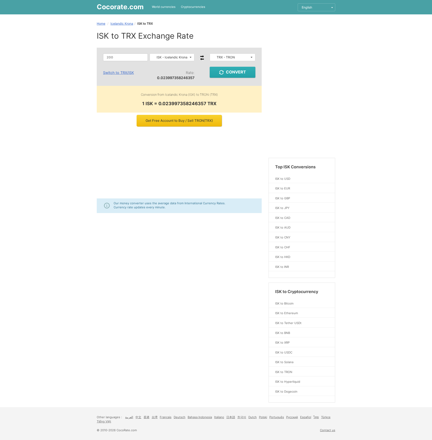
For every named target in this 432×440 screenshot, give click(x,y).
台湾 (155, 417)
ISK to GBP (282, 198)
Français (165, 417)
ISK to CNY (282, 237)
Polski (263, 417)
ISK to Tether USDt (288, 323)
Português (276, 417)
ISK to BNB (282, 333)
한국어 (241, 417)
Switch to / (118, 72)
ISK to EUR (282, 188)
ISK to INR (282, 267)
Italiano (219, 417)
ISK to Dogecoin (286, 391)
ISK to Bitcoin (284, 303)
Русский (292, 417)
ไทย (316, 417)
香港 (146, 417)
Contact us (327, 430)
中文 (138, 417)
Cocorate (120, 6)
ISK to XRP (282, 342)
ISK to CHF (282, 247)
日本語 (230, 417)
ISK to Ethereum (286, 313)
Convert (236, 72)
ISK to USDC (283, 352)
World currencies (164, 7)
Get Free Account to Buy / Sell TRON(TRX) (179, 120)
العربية (129, 417)
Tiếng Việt (104, 421)
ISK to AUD (282, 227)
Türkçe (326, 417)
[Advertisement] (179, 162)
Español (305, 417)
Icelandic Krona (121, 23)
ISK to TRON (283, 372)
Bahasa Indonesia (200, 417)
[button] (172, 57)
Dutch (252, 417)
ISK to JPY (282, 208)
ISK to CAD (282, 218)
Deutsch (179, 417)
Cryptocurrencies (193, 7)
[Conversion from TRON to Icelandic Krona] (202, 59)
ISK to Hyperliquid (287, 381)
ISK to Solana (284, 362)
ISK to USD (282, 178)
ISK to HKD (282, 257)
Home (101, 23)
